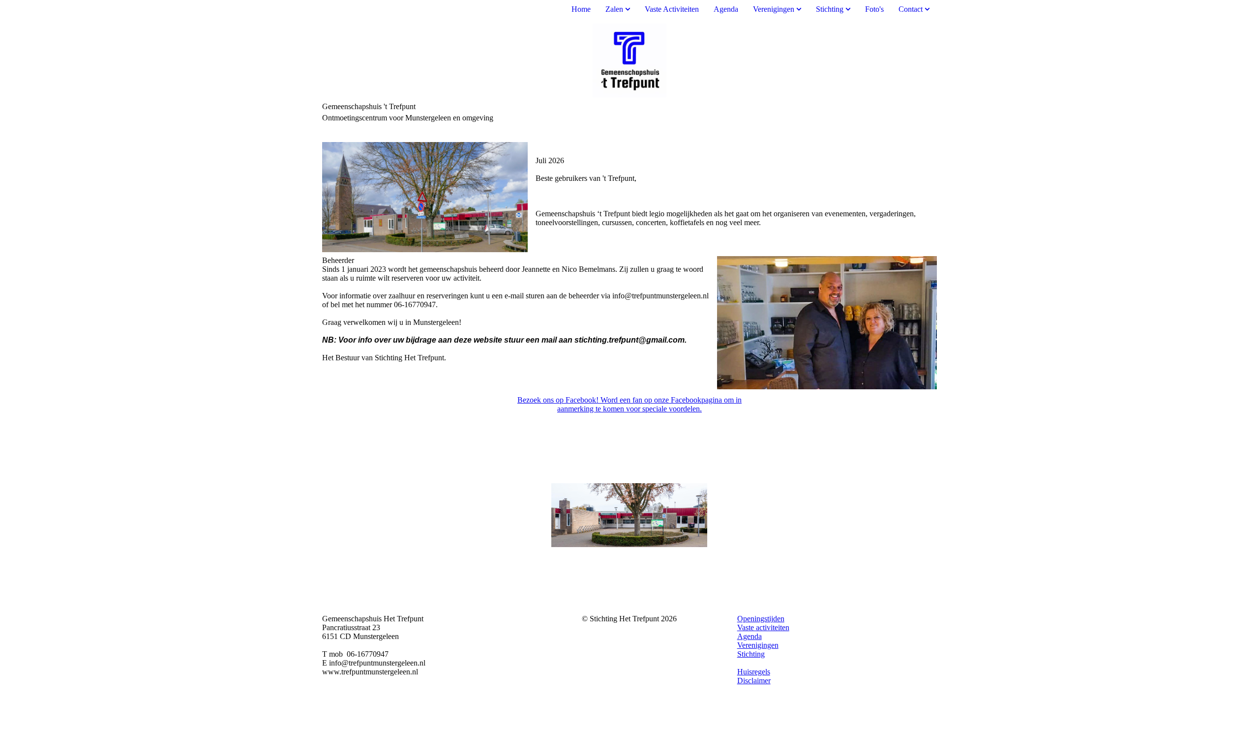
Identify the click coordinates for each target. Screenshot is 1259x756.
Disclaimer (754, 680)
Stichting (829, 9)
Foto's (874, 9)
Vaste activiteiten (763, 627)
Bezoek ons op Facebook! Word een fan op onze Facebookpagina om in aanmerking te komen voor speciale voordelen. (629, 404)
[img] (629, 60)
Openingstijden (760, 618)
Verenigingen (773, 9)
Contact (911, 9)
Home (581, 9)
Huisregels (753, 672)
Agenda (726, 9)
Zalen (614, 9)
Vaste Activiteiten (672, 9)
